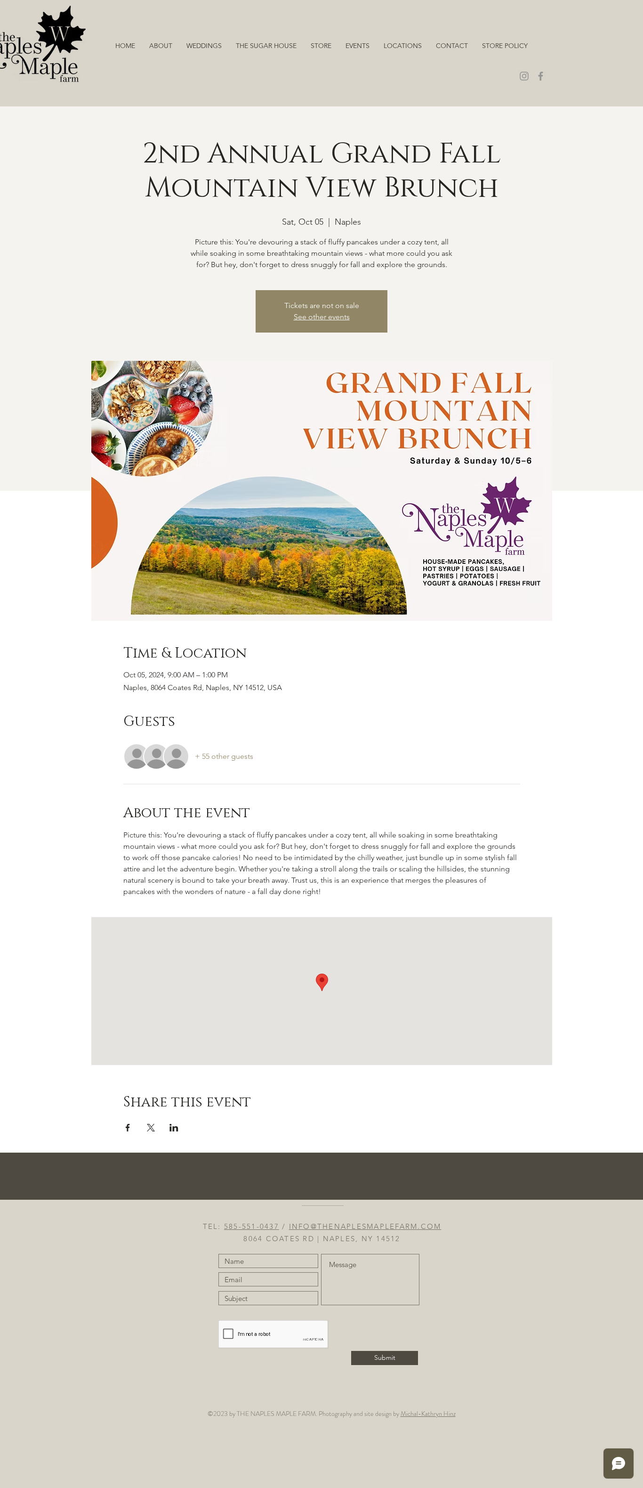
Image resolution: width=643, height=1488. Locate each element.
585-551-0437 (251, 1226)
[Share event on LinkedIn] (173, 1127)
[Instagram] (524, 76)
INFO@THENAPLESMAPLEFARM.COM (365, 1226)
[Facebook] (541, 76)
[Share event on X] (150, 1127)
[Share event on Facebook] (127, 1127)
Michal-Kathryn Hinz (428, 1413)
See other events (322, 316)
